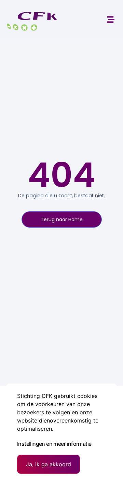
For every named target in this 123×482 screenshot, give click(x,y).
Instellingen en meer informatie (54, 443)
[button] (110, 19)
